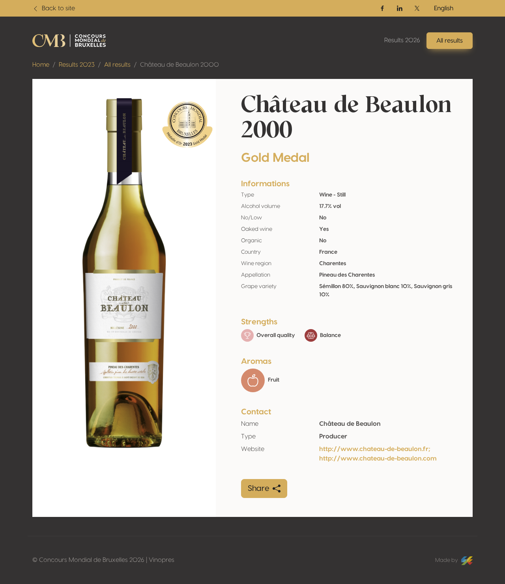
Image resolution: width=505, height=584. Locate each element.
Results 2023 (77, 65)
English (443, 8)
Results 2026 (402, 40)
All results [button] (449, 40)
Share (258, 488)
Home (40, 65)
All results (117, 65)
